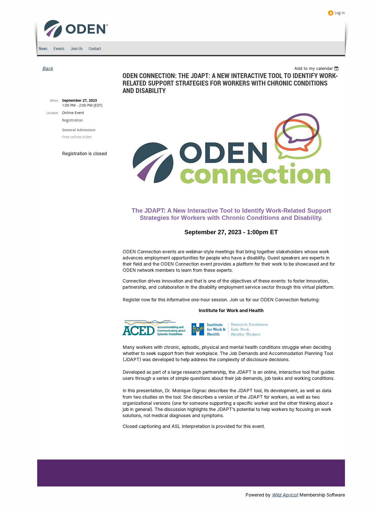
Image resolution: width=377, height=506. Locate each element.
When (54, 100)
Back (47, 68)
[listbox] (317, 68)
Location (52, 113)
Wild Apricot (285, 495)
